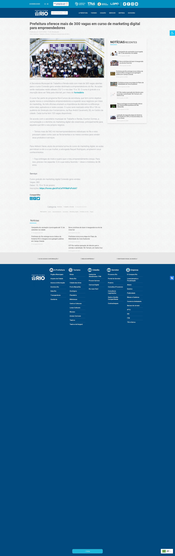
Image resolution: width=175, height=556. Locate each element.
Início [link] (31, 34)
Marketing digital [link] (74, 211)
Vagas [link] (91, 211)
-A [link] (45, 4)
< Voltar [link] (87, 551)
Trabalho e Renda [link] (44, 34)
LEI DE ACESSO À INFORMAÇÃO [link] (48, 259)
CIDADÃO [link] (103, 13)
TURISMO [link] (94, 13)
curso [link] (49, 211)
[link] (172, 33)
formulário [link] (79, 92)
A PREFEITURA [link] (83, 13)
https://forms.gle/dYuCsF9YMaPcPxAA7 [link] (58, 188)
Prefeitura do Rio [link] (84, 211)
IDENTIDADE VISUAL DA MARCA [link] (127, 259)
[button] (65, 13)
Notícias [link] (36, 34)
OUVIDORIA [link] (131, 13)
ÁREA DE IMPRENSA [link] (88, 259)
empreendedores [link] (56, 211)
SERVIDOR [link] (112, 13)
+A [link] (47, 4)
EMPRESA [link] (122, 13)
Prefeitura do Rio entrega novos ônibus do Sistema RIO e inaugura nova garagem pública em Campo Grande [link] (47, 239)
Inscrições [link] (65, 211)
